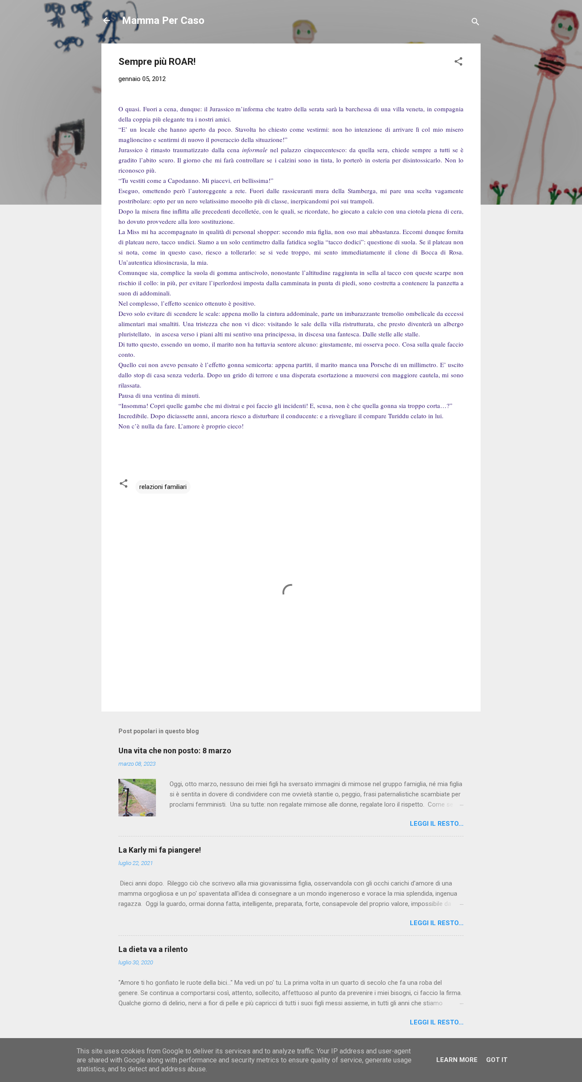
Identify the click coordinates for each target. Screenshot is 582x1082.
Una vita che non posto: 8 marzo (174, 750)
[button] (458, 62)
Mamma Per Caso (163, 20)
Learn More (457, 1060)
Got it (496, 1060)
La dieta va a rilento (153, 949)
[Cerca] (475, 23)
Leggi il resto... (437, 823)
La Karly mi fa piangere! (159, 849)
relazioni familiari (163, 487)
